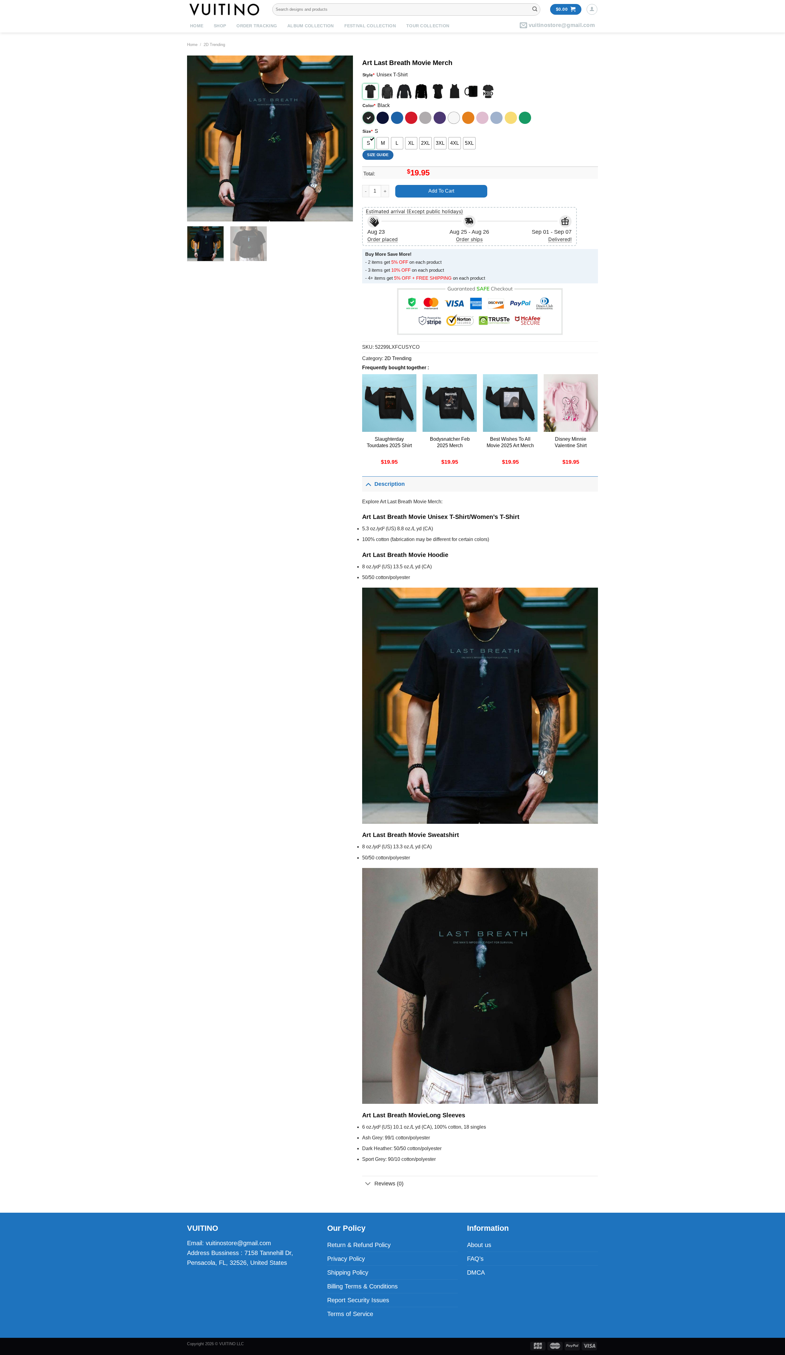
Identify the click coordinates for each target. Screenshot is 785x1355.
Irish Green (525, 118)
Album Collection (310, 26)
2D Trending (214, 44)
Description (389, 484)
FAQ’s (475, 1258)
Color (368, 105)
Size (367, 131)
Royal (397, 118)
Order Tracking (256, 26)
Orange (468, 118)
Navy (383, 118)
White (454, 118)
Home (196, 26)
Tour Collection (427, 26)
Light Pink (482, 118)
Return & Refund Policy (359, 1245)
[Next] (341, 138)
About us (479, 1245)
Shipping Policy (347, 1272)
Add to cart (441, 191)
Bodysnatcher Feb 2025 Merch (450, 442)
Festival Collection (370, 26)
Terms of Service (350, 1314)
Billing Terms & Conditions (362, 1286)
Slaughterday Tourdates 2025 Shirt (389, 442)
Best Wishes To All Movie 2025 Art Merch (510, 442)
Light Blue (496, 118)
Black (368, 118)
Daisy (511, 118)
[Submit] (535, 9)
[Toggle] (368, 483)
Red (411, 118)
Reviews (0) (389, 1183)
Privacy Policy (346, 1258)
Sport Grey (425, 118)
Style (368, 74)
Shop (220, 26)
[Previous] (198, 138)
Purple (440, 118)
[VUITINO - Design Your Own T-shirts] (225, 9)
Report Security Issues (358, 1300)
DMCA (476, 1272)
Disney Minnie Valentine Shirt (571, 442)
